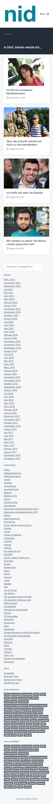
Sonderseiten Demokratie (17, 636)
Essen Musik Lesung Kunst (17, 525)
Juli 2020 (8, 322)
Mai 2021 (8, 292)
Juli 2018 (8, 393)
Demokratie (10, 505)
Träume (8, 652)
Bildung (8, 492)
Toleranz (40, 731)
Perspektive (10, 606)
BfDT (43, 694)
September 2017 (12, 426)
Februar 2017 (10, 449)
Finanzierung (37, 709)
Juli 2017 (8, 432)
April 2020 (9, 331)
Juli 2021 (8, 289)
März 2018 (9, 406)
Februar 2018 (10, 410)
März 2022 (9, 279)
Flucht (7, 531)
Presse (7, 613)
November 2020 (12, 312)
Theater (8, 649)
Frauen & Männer (13, 535)
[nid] (20, 13)
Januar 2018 (10, 413)
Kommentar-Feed (13, 679)
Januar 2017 (10, 452)
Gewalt (7, 544)
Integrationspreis (12, 720)
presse (14, 728)
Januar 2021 (10, 305)
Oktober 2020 (11, 315)
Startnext (8, 731)
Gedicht (8, 541)
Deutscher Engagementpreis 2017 (21, 509)
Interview (8, 561)
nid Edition (9, 593)
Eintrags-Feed (11, 676)
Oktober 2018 (11, 383)
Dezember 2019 (12, 341)
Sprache (8, 642)
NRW (43, 724)
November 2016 (12, 458)
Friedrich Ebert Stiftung (32, 713)
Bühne (7, 499)
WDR (20, 735)
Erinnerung (9, 522)
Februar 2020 (11, 335)
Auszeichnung (11, 489)
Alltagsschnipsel (12, 476)
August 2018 (10, 390)
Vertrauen (9, 662)
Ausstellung (10, 486)
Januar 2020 (10, 338)
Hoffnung (43, 716)
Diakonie (8, 709)
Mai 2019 (8, 361)
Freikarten (9, 538)
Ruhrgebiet (24, 728)
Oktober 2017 (11, 423)
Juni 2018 (9, 396)
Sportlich (8, 639)
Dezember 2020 (12, 309)
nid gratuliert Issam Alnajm (18, 597)
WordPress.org (11, 683)
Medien (8, 584)
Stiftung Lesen (20, 731)
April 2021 (9, 296)
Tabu (6, 645)
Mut (6, 587)
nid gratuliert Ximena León (17, 600)
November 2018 (12, 380)
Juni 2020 (9, 325)
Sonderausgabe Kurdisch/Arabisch (22, 632)
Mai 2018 (8, 400)
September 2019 (12, 348)
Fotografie (9, 713)
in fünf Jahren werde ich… (17, 557)
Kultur (7, 571)
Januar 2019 (10, 374)
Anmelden (9, 673)
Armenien (16, 694)
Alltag (7, 470)
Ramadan (9, 619)
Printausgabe (11, 616)
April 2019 (9, 364)
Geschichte (18, 716)
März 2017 (9, 445)
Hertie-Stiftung (31, 716)
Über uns (8, 655)
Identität (8, 554)
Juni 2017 (9, 436)
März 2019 (9, 367)
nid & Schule (10, 590)
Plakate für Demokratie (16, 610)
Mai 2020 (9, 328)
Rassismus (9, 623)
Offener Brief (10, 603)
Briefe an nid (10, 496)
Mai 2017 (8, 439)
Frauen (18, 713)
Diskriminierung (12, 518)
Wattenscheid (10, 735)
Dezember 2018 (12, 377)
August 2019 (10, 351)
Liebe (7, 580)
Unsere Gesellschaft (14, 658)
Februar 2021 (10, 302)
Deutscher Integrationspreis (16, 705)
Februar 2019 (11, 370)
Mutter (36, 724)
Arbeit (7, 479)
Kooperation (10, 567)
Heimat (7, 548)
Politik (7, 728)
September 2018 (12, 387)
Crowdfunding (10, 702)
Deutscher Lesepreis (38, 705)
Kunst (7, 574)
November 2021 (12, 283)
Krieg (7, 724)
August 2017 (10, 429)
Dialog (7, 515)
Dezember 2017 (12, 416)
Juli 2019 (8, 354)
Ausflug (8, 483)
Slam (6, 626)
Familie (7, 528)
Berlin (36, 694)
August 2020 (10, 318)
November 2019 (12, 344)
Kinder (7, 564)
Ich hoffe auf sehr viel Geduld (24, 192)
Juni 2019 (9, 357)
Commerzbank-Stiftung (28, 698)
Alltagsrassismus (12, 473)
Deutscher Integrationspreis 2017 (21, 512)
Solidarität (9, 629)
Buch (7, 698)
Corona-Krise (10, 502)
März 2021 (9, 299)
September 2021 (12, 286)
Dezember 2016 (12, 455)
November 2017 (12, 419)
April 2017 (9, 442)
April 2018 (9, 403)
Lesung (7, 577)
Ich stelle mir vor (12, 551)
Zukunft (27, 735)
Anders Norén (31, 799)
